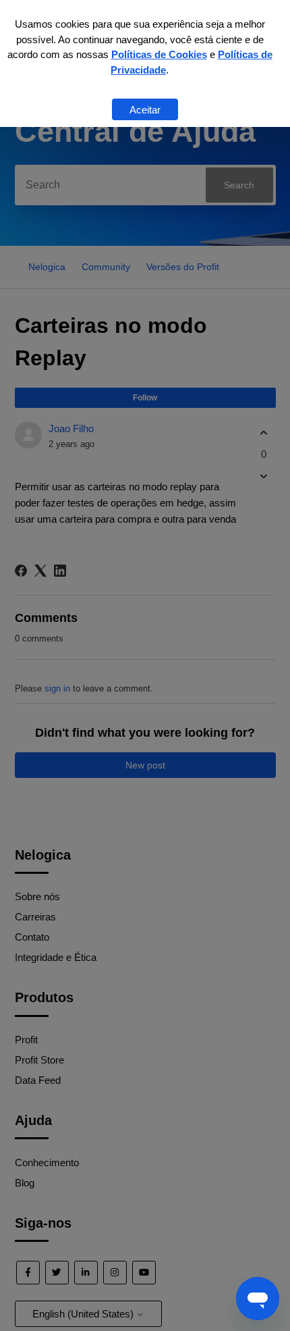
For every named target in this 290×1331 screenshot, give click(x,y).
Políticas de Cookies (159, 54)
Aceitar (145, 109)
